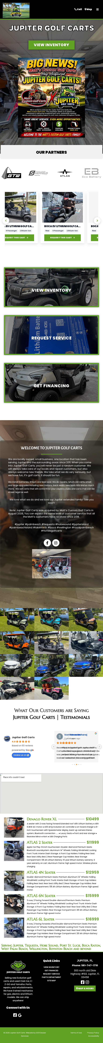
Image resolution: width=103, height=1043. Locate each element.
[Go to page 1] (74, 764)
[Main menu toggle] (97, 9)
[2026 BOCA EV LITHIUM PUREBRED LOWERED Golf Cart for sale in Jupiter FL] (28, 207)
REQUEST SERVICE (51, 974)
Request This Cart (27, 237)
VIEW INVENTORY (51, 967)
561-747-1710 (89, 965)
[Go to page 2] (76, 764)
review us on (19, 755)
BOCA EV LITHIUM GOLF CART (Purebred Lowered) (28, 226)
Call (79, 9)
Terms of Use (76, 1033)
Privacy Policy (93, 1033)
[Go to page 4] (80, 764)
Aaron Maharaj (73, 734)
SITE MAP (51, 980)
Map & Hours (86, 988)
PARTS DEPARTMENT (51, 977)
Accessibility (93, 1036)
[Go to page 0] (72, 764)
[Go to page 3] (78, 764)
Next (97, 220)
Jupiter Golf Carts (23, 737)
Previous (5, 220)
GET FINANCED (51, 970)
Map (89, 9)
